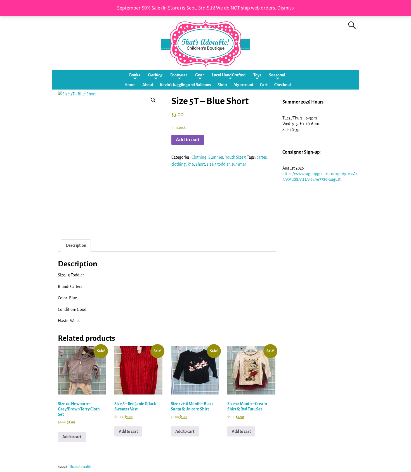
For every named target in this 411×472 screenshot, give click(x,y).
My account (243, 85)
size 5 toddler (218, 164)
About (147, 85)
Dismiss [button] (285, 8)
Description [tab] (76, 245)
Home (130, 85)
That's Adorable (80, 467)
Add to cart (187, 139)
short (200, 164)
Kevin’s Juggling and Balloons (185, 85)
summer (239, 164)
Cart (264, 85)
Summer (215, 157)
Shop (222, 85)
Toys (257, 75)
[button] (153, 100)
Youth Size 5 (235, 157)
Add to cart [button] (71, 437)
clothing (178, 164)
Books (134, 75)
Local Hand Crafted (228, 75)
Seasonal (277, 75)
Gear (199, 75)
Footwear (178, 75)
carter (261, 157)
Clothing (155, 75)
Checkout (282, 85)
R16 (191, 164)
